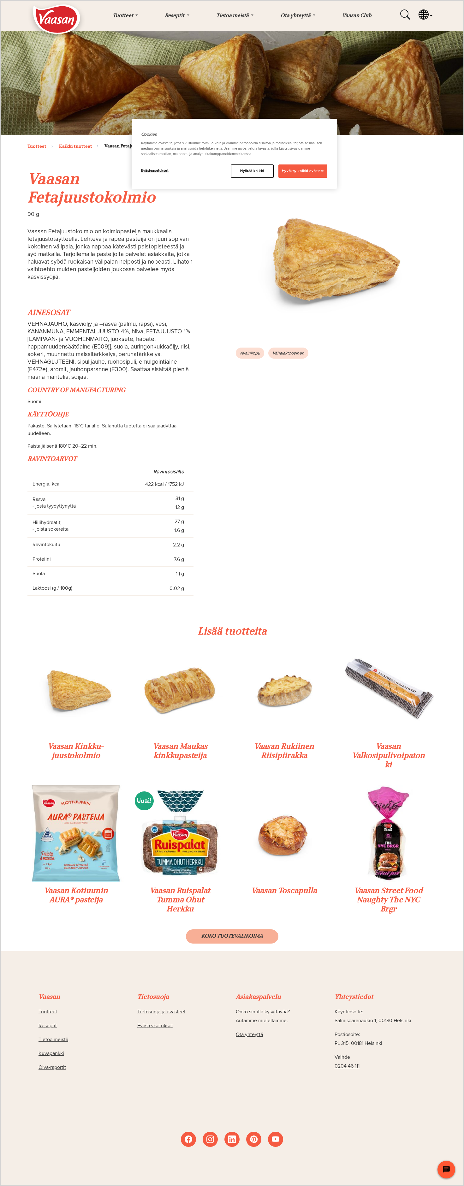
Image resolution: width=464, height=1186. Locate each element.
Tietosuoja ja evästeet (161, 1012)
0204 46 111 (347, 1066)
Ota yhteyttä (249, 1034)
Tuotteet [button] (123, 15)
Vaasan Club (357, 15)
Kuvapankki (51, 1053)
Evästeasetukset (155, 171)
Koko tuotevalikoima (232, 936)
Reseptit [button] (175, 15)
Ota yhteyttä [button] (296, 15)
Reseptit (48, 1025)
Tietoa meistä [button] (233, 15)
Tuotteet (48, 1012)
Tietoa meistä (53, 1039)
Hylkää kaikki (252, 171)
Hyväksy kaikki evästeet (303, 171)
